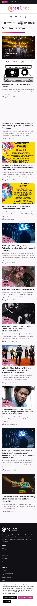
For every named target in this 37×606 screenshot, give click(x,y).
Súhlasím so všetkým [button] (25, 597)
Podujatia (5, 555)
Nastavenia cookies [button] (9, 597)
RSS (3, 580)
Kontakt (4, 570)
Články (4, 549)
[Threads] (25, 16)
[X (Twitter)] (21, 16)
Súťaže (4, 562)
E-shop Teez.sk (6, 577)
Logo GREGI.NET (7, 574)
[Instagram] (11, 16)
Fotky (3, 552)
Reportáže (5, 558)
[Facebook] (16, 16)
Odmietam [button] (7, 601)
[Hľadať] (6, 16)
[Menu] (30, 17)
